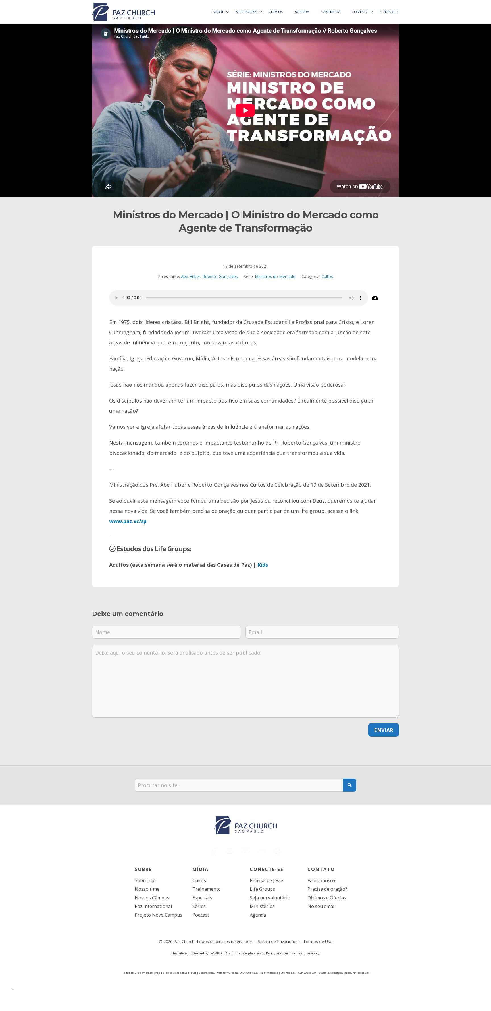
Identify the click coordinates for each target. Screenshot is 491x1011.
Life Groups (262, 889)
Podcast (200, 915)
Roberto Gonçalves (220, 276)
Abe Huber (190, 276)
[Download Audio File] (375, 298)
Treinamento (206, 889)
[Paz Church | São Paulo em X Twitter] (245, 850)
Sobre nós (146, 880)
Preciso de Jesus (267, 880)
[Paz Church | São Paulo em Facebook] (214, 850)
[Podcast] (277, 850)
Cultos (327, 276)
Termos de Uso (317, 941)
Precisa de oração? (327, 889)
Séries (199, 906)
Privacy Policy (264, 953)
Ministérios (262, 906)
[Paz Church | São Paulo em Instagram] (230, 850)
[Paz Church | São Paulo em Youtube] (261, 850)
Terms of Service (296, 953)
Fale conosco (321, 880)
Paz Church (184, 941)
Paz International (153, 906)
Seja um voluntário (270, 898)
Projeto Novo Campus (158, 915)
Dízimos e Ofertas (326, 898)
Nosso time (147, 889)
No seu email (321, 906)
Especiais (202, 898)
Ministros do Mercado (275, 276)
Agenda (258, 915)
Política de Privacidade (277, 941)
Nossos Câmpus (152, 898)
